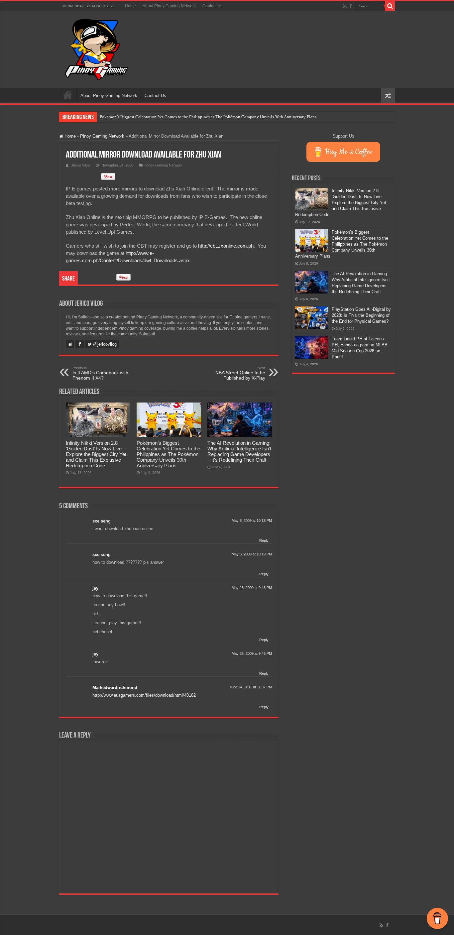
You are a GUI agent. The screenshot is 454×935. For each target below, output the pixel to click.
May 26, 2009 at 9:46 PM (252, 653)
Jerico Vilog (80, 165)
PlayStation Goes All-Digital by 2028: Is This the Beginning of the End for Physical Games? (361, 315)
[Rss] (344, 6)
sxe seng (101, 521)
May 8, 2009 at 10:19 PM (252, 554)
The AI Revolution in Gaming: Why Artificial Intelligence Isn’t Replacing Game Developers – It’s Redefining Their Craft (239, 451)
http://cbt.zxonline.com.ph (226, 246)
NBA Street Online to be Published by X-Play (240, 373)
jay (95, 588)
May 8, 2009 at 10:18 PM (252, 521)
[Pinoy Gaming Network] (96, 48)
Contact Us (212, 6)
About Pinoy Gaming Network (169, 6)
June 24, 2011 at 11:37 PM (250, 687)
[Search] (390, 6)
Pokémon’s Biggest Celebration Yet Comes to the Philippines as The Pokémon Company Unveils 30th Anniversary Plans (208, 116)
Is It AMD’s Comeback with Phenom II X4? (100, 373)
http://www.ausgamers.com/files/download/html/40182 (144, 695)
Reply (264, 540)
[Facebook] (351, 6)
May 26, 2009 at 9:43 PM (252, 588)
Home (130, 6)
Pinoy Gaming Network (102, 136)
